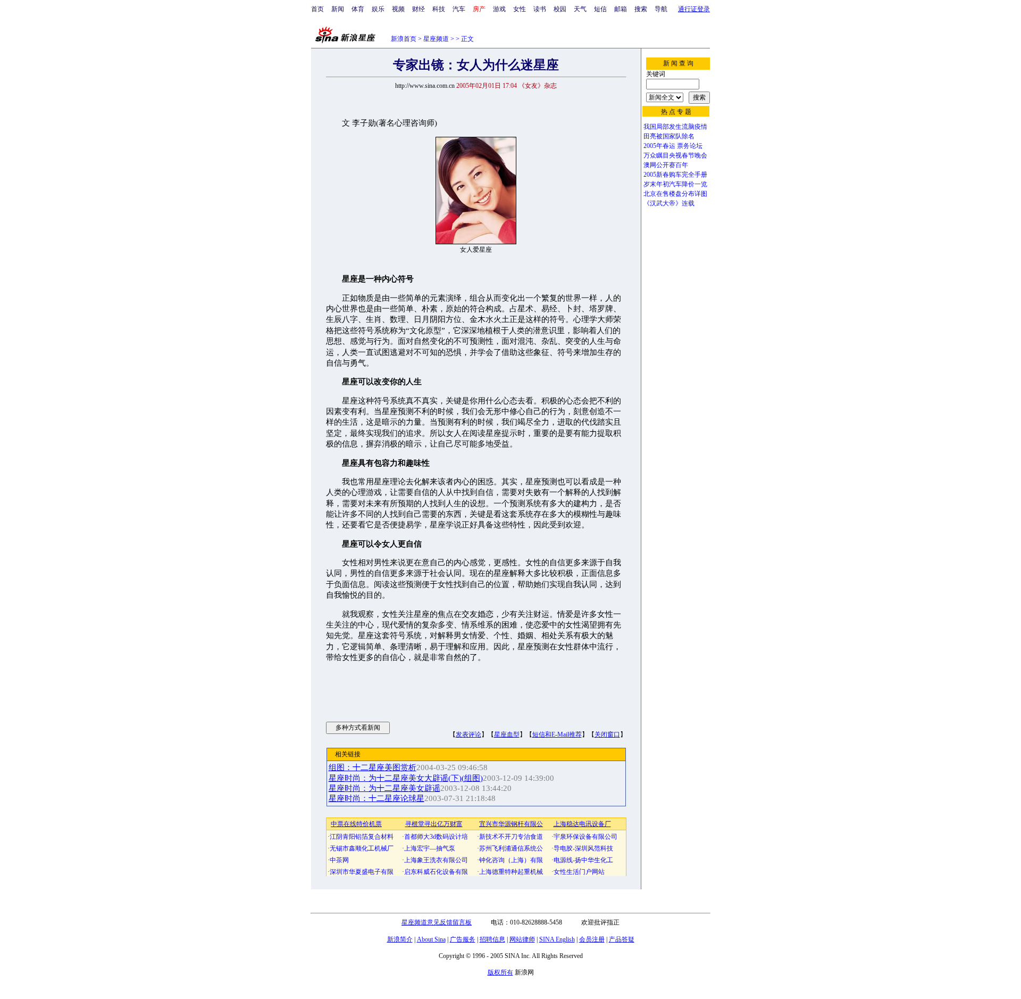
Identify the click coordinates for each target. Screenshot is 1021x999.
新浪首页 (403, 39)
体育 (358, 9)
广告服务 (462, 939)
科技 (438, 9)
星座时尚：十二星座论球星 (376, 798)
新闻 (337, 9)
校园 (560, 9)
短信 (600, 9)
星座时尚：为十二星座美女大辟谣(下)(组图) (406, 778)
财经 (418, 9)
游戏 (499, 9)
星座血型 (507, 734)
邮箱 (620, 9)
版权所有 (500, 972)
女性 (519, 9)
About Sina (431, 939)
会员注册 (592, 939)
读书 (539, 9)
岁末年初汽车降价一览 (675, 184)
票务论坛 (689, 146)
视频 (398, 9)
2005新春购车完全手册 (675, 174)
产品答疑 (621, 939)
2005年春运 (659, 146)
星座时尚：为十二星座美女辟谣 (384, 788)
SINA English (557, 939)
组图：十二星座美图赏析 (372, 767)
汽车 (459, 9)
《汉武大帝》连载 (668, 203)
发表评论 (468, 734)
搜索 (640, 9)
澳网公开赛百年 (665, 165)
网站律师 (522, 939)
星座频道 (436, 39)
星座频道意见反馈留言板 (436, 922)
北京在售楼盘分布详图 (675, 193)
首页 (317, 9)
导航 (661, 9)
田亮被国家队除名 (668, 136)
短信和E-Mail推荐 (557, 734)
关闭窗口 (607, 734)
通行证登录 (694, 9)
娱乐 (378, 9)
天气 (580, 9)
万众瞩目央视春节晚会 (675, 155)
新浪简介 (400, 939)
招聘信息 (492, 939)
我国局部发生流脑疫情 (675, 126)
